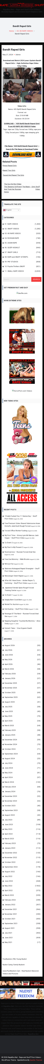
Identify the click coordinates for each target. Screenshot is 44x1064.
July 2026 (8, 650)
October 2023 (10, 806)
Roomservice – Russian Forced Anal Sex (20, 552)
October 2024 (10, 749)
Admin (18, 55)
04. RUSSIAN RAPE (12, 238)
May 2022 (8, 886)
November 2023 (11, 801)
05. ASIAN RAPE (11, 243)
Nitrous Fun (9, 564)
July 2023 (8, 820)
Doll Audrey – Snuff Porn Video (17, 609)
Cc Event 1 (9, 595)
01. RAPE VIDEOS (11, 224)
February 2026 (10, 674)
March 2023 (9, 839)
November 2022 (11, 857)
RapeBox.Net (8, 1006)
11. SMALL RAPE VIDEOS (14, 271)
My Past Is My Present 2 (14, 547)
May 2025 (8, 716)
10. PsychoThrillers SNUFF (15, 266)
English (9, 210)
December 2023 (11, 796)
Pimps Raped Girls (10, 166)
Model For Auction (12, 604)
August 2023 (10, 815)
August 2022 (10, 872)
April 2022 (9, 890)
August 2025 (10, 702)
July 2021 (8, 933)
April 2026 (9, 664)
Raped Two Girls (9, 170)
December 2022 (11, 853)
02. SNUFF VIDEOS (12, 229)
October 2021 (10, 919)
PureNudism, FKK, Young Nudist (15, 959)
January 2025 (10, 735)
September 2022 (11, 867)
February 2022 (10, 900)
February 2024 (10, 787)
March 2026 (9, 669)
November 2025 (11, 688)
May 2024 (8, 773)
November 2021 (11, 914)
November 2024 (11, 744)
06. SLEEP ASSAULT (12, 248)
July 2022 (8, 876)
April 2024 (9, 777)
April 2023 (9, 834)
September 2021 (11, 923)
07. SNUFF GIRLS (11, 252)
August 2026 (10, 645)
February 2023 (10, 843)
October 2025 (10, 692)
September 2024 (11, 754)
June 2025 (9, 711)
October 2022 (10, 862)
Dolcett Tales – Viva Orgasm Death (18, 628)
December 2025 (11, 683)
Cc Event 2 (9, 543)
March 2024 (9, 782)
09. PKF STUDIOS (11, 262)
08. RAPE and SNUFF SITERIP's (16, 257)
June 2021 (9, 938)
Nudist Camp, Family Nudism (14, 965)
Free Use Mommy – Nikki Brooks (17, 559)
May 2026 (8, 659)
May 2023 (8, 829)
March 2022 (9, 895)
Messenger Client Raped (14, 576)
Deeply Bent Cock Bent (13, 600)
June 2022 (9, 881)
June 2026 (9, 655)
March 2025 (9, 725)
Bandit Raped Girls (14, 49)
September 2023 (11, 810)
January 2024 (10, 791)
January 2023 (10, 848)
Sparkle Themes (36, 1060)
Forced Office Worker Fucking (16, 531)
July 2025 (8, 707)
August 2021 (10, 928)
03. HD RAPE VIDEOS (13, 233)
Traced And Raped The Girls (13, 175)
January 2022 (10, 905)
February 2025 (10, 730)
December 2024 (11, 740)
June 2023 (9, 824)
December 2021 (11, 909)
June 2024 (9, 768)
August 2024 (10, 758)
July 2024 (8, 763)
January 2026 (10, 678)
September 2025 (11, 697)
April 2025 (9, 721)
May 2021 (8, 942)
